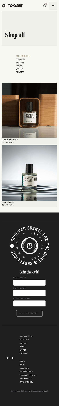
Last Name (19, 288)
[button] (44, 5)
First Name (20, 278)
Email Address (22, 298)
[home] (17, 6)
